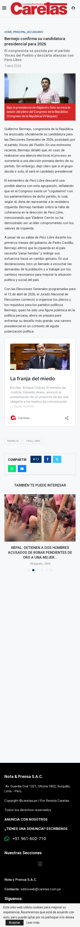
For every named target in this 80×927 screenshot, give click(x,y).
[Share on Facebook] (47, 459)
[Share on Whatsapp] (12, 468)
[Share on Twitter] (57, 459)
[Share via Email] (22, 468)
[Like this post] (37, 459)
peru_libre (33, 441)
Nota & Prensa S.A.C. (23, 776)
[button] (8, 532)
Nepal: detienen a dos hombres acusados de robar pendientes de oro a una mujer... (40, 553)
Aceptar (14, 922)
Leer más (33, 922)
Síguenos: (13, 898)
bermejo (13, 441)
